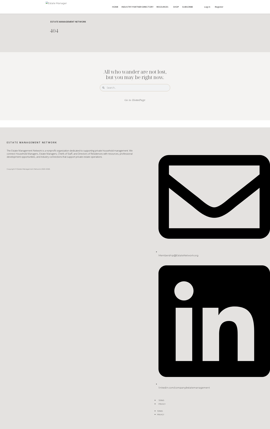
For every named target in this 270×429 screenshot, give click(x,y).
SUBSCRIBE (187, 6)
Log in (207, 6)
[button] (198, 6)
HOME (115, 6)
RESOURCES (162, 6)
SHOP (176, 6)
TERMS (161, 400)
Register (219, 6)
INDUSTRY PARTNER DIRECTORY (137, 6)
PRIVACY (162, 404)
